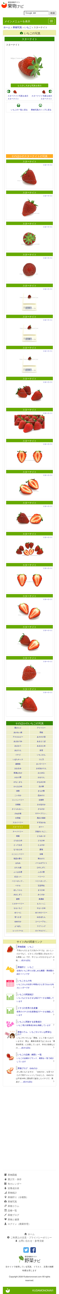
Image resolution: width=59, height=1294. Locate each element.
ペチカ (17, 885)
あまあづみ (18, 741)
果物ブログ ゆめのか (28, 1068)
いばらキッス (18, 759)
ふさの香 (41, 872)
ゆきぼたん (41, 917)
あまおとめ (41, 745)
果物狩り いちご (26, 967)
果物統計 (12, 1192)
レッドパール (18, 930)
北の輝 (41, 786)
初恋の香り (18, 858)
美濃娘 (41, 899)
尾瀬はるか (18, 772)
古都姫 (17, 804)
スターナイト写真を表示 (18, 95)
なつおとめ (18, 849)
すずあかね (41, 822)
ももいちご (18, 908)
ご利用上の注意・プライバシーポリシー (31, 1237)
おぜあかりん (41, 768)
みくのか (41, 894)
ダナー (41, 826)
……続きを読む (24, 960)
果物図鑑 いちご (26, 946)
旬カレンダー (14, 1183)
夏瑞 (41, 849)
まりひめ (41, 890)
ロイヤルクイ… (41, 930)
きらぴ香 (41, 790)
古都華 (41, 799)
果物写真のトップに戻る (41, 109)
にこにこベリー (18, 854)
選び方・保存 (14, 1179)
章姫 (41, 732)
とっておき (18, 845)
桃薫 (18, 836)
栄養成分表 (13, 1188)
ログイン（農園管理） (19, 1223)
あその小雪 (41, 736)
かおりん (41, 777)
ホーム (6, 27)
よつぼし (17, 926)
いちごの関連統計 (26, 994)
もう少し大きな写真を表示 (29, 85)
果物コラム (13, 1206)
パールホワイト (41, 863)
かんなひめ (18, 786)
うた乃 (41, 759)
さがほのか (41, 804)
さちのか (41, 809)
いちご (27, 27)
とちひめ (41, 840)
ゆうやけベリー (41, 912)
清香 (18, 790)
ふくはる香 (18, 872)
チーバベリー (18, 831)
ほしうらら (18, 890)
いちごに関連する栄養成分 (30, 1021)
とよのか (41, 845)
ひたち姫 (17, 867)
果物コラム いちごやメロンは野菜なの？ (35, 1032)
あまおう (17, 745)
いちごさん (41, 754)
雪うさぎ (17, 917)
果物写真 (17, 27)
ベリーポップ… (18, 881)
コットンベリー (18, 799)
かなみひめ (41, 782)
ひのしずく (41, 867)
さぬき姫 (17, 813)
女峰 (41, 854)
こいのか (17, 795)
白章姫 (17, 818)
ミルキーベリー (18, 903)
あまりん (17, 750)
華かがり (41, 858)
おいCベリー (41, 763)
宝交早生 (41, 885)
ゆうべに (17, 912)
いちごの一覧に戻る (19, 109)
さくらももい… (18, 809)
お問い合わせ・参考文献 (31, 1240)
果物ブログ (13, 1215)
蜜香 (18, 899)
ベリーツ (41, 876)
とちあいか (41, 836)
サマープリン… (41, 813)
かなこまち (18, 782)
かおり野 (17, 777)
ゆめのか (17, 921)
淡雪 (41, 750)
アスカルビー (18, 736)
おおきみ (17, 768)
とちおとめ (18, 840)
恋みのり (41, 795)
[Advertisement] (29, 133)
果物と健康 (13, 1219)
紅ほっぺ (17, 876)
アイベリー (41, 727)
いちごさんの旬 (25, 980)
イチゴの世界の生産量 (28, 1007)
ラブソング (41, 926)
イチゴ (17, 754)
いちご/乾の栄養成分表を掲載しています (34, 1025)
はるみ (17, 863)
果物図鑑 (12, 1174)
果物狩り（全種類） (18, 1197)
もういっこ (41, 903)
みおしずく (18, 894)
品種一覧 (12, 1210)
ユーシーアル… (41, 921)
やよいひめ (41, 908)
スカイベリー (18, 822)
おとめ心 (41, 772)
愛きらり (17, 727)
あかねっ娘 (18, 732)
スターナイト (13, 98)
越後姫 (17, 763)
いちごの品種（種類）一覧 (30, 1054)
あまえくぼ (41, 741)
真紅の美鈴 (41, 818)
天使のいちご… (41, 831)
